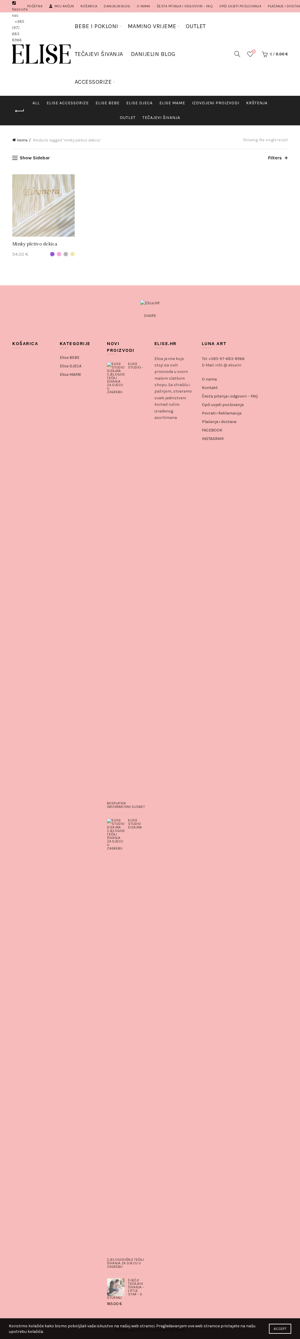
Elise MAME (172, 102)
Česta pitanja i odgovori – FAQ (185, 6)
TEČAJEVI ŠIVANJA (99, 54)
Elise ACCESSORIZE (68, 102)
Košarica (89, 6)
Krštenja (256, 102)
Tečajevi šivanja (161, 117)
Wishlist (254, 51)
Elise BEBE (69, 357)
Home (22, 140)
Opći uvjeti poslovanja (240, 6)
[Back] (19, 111)
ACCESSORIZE (93, 82)
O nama (143, 6)
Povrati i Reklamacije (221, 413)
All (36, 102)
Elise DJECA (139, 102)
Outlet (128, 117)
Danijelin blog (117, 6)
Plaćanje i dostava (219, 421)
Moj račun (64, 6)
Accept (280, 1329)
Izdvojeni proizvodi (215, 102)
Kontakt (210, 387)
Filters (275, 158)
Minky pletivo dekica (34, 244)
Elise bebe (108, 102)
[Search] (237, 54)
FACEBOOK (212, 430)
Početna (34, 6)
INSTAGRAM (213, 438)
